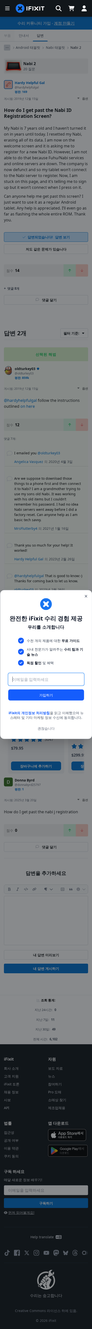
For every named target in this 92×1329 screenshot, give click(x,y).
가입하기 (46, 694)
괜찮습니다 (46, 728)
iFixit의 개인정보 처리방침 (29, 712)
